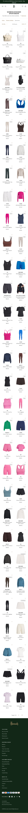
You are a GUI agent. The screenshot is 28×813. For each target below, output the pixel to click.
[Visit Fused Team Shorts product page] (7, 281)
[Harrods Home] (14, 6)
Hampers (4, 753)
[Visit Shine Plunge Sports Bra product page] (20, 96)
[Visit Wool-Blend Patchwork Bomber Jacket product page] (20, 281)
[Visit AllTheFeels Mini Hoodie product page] (20, 189)
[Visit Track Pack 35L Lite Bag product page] (7, 29)
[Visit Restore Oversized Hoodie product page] (20, 142)
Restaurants (4, 736)
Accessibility (4, 801)
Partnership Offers (6, 764)
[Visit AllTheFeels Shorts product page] (20, 418)
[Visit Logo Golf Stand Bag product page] (20, 73)
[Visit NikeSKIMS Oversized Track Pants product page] (7, 96)
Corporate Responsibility (7, 781)
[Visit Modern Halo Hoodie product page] (7, 350)
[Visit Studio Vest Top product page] (7, 374)
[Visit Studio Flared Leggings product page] (7, 598)
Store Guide (4, 733)
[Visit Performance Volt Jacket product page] (7, 551)
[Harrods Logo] (14, 723)
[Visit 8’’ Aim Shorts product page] (7, 189)
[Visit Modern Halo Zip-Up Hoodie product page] (20, 166)
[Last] (22, 715)
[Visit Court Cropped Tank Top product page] (7, 258)
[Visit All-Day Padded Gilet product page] (20, 529)
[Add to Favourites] (11, 29)
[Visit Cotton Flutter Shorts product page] (20, 484)
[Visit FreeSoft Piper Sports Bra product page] (7, 234)
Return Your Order (6, 751)
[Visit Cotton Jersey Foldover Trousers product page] (7, 119)
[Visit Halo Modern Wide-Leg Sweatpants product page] (7, 166)
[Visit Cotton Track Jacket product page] (7, 418)
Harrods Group (5, 779)
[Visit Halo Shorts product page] (20, 374)
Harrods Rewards (5, 761)
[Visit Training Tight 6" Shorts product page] (7, 462)
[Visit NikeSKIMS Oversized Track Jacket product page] (7, 506)
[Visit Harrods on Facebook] (9, 796)
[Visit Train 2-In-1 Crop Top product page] (7, 396)
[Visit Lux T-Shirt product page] (20, 304)
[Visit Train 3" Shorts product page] (7, 440)
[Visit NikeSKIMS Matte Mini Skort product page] (20, 598)
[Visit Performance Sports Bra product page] (20, 667)
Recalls (3, 770)
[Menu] (2, 6)
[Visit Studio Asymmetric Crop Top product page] (7, 304)
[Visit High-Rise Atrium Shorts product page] (7, 529)
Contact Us (4, 768)
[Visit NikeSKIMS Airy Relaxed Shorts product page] (20, 551)
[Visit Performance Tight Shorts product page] (20, 690)
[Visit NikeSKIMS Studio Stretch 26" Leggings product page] (7, 575)
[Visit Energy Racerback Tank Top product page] (20, 211)
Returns (3, 746)
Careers (3, 783)
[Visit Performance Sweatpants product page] (20, 234)
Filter (23, 24)
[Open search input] (5, 6)
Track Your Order (5, 748)
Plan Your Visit (5, 731)
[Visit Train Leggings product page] (20, 396)
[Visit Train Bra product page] (20, 462)
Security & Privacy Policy (7, 804)
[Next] (18, 715)
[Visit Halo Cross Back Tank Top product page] (20, 119)
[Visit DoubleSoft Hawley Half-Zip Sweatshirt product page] (20, 575)
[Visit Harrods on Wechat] (19, 796)
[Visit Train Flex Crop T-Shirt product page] (20, 440)
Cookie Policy (5, 772)
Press (3, 785)
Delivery (3, 744)
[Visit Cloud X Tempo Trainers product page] (20, 51)
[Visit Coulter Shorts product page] (7, 644)
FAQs (3, 766)
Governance (4, 788)
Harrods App (4, 755)
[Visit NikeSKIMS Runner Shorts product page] (7, 667)
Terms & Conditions (6, 802)
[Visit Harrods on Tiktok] (14, 796)
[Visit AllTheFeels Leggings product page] (7, 211)
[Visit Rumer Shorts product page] (20, 621)
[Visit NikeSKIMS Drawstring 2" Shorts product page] (20, 258)
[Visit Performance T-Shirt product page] (20, 644)
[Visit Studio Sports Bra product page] (20, 29)
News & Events (5, 738)
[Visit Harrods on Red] (17, 796)
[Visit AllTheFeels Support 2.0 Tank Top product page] (7, 327)
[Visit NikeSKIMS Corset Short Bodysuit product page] (7, 73)
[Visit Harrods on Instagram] (12, 796)
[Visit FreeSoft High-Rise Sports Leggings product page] (20, 350)
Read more (23, 15)
